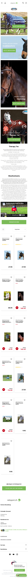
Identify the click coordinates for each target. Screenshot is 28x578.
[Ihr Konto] (5, 3)
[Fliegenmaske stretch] (7, 255)
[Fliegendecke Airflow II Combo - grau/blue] (7, 419)
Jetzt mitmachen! (19, 570)
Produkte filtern (14, 222)
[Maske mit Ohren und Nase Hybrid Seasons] (7, 296)
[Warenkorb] (25, 3)
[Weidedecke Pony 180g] (7, 378)
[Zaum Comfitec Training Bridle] (21, 296)
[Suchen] (22, 3)
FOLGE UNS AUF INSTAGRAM (14, 488)
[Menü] (2, 3)
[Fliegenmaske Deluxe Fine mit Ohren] (7, 337)
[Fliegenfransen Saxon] (21, 419)
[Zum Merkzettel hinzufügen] (11, 236)
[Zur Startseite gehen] (14, 2)
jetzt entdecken (18, 26)
